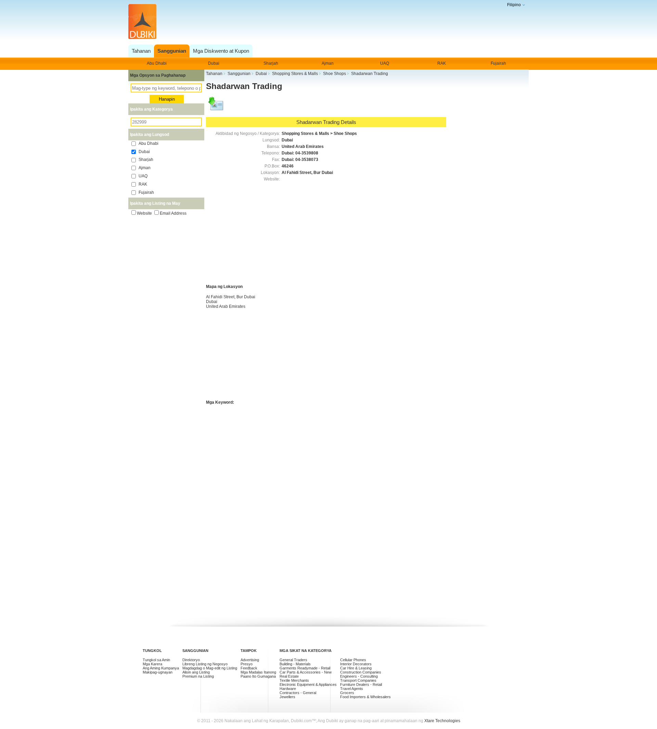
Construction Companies (360, 672)
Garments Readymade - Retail (305, 668)
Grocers (347, 693)
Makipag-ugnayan (157, 672)
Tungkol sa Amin (156, 660)
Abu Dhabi (157, 63)
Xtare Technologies (442, 720)
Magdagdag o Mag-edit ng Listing (209, 668)
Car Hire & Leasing (356, 668)
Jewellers (287, 697)
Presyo (247, 664)
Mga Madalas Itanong (258, 672)
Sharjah (270, 63)
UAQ (384, 63)
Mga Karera (152, 664)
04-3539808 (306, 153)
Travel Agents (351, 689)
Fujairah (498, 63)
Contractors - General (298, 693)
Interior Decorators (356, 664)
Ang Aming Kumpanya (161, 668)
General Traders (293, 660)
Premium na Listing (198, 676)
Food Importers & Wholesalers (365, 697)
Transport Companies (358, 680)
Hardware (288, 689)
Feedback (249, 668)
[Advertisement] (326, 22)
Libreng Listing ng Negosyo (205, 664)
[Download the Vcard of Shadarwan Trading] (216, 107)
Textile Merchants (294, 680)
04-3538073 (306, 159)
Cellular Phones (353, 660)
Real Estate (289, 676)
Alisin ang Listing (196, 672)
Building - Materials (295, 664)
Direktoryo (191, 660)
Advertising (250, 660)
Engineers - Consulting (359, 676)
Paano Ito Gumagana (258, 676)
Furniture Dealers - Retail (361, 684)
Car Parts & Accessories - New (306, 672)
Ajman (328, 63)
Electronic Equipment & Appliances (308, 684)
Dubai (213, 63)
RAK (441, 63)
